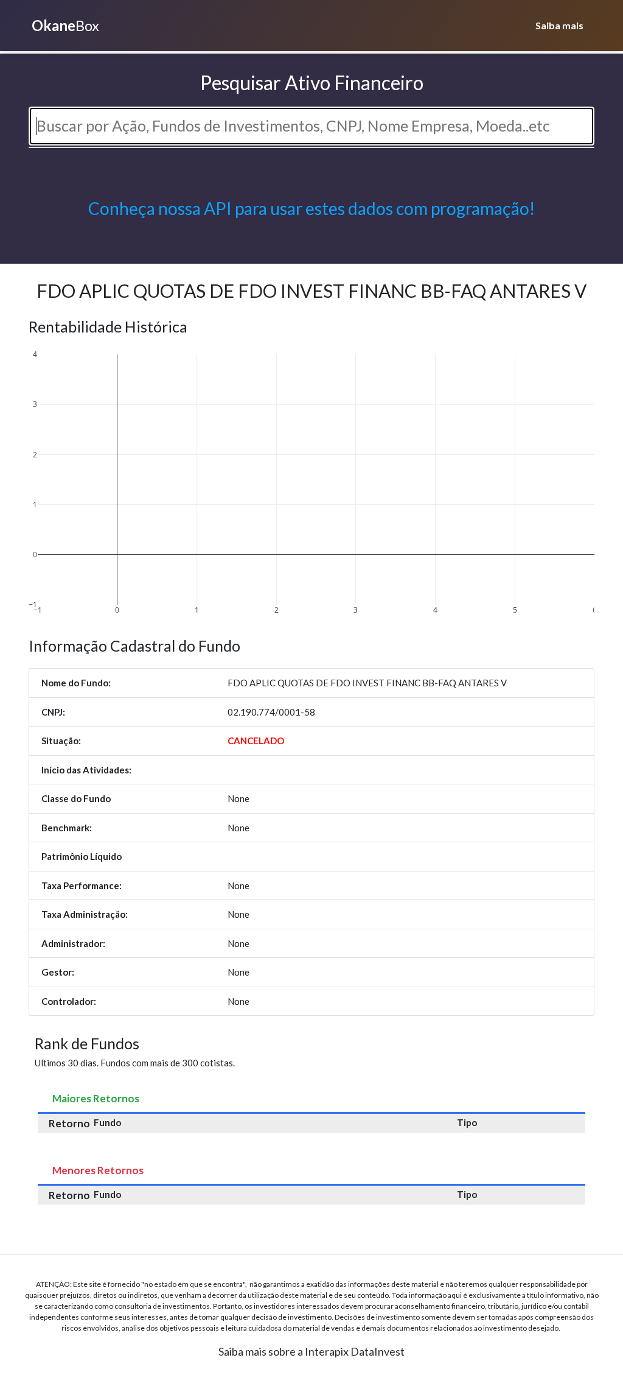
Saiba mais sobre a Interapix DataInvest (311, 1351)
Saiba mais (559, 25)
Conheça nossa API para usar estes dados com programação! (311, 208)
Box (65, 25)
